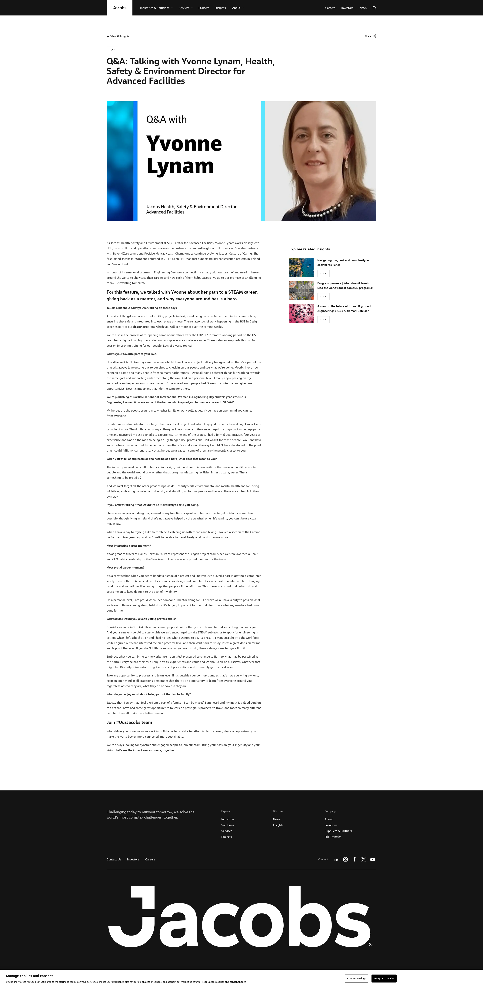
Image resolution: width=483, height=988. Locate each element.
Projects (226, 837)
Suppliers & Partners (338, 831)
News (276, 819)
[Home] (119, 7)
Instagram (345, 859)
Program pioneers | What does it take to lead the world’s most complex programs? (345, 285)
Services (226, 831)
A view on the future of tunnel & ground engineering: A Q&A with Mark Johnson (344, 308)
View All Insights (119, 36)
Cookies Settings (356, 978)
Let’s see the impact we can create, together (145, 750)
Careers (150, 859)
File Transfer (333, 837)
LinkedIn (336, 859)
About (329, 819)
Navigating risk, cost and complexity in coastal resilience (343, 262)
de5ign (137, 327)
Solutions (227, 825)
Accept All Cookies (384, 978)
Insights (278, 825)
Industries (227, 819)
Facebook (354, 859)
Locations (331, 825)
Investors (133, 859)
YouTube (372, 859)
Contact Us (114, 859)
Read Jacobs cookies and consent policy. (224, 981)
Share (368, 36)
